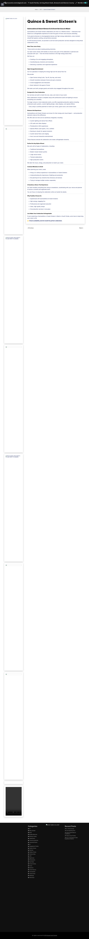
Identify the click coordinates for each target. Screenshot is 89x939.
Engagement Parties (34, 846)
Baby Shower (32, 830)
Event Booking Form (70, 830)
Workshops (31, 877)
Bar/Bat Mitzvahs (33, 834)
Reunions (31, 867)
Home (36, 9)
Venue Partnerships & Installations (70, 833)
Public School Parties (71, 835)
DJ (30, 844)
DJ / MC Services (70, 828)
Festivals (31, 850)
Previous (31, 228)
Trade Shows (32, 873)
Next (80, 228)
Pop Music (31, 861)
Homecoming (32, 854)
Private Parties (32, 863)
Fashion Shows (32, 848)
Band (30, 832)
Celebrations (32, 838)
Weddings (31, 875)
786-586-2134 (81, 3)
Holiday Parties (32, 852)
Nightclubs (31, 858)
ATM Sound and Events (50, 935)
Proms (30, 865)
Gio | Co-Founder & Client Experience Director (71, 838)
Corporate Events (33, 842)
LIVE (41, 9)
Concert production (33, 840)
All (29, 828)
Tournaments (32, 871)
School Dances (32, 869)
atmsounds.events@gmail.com (15, 3)
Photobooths (32, 859)
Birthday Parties (33, 836)
